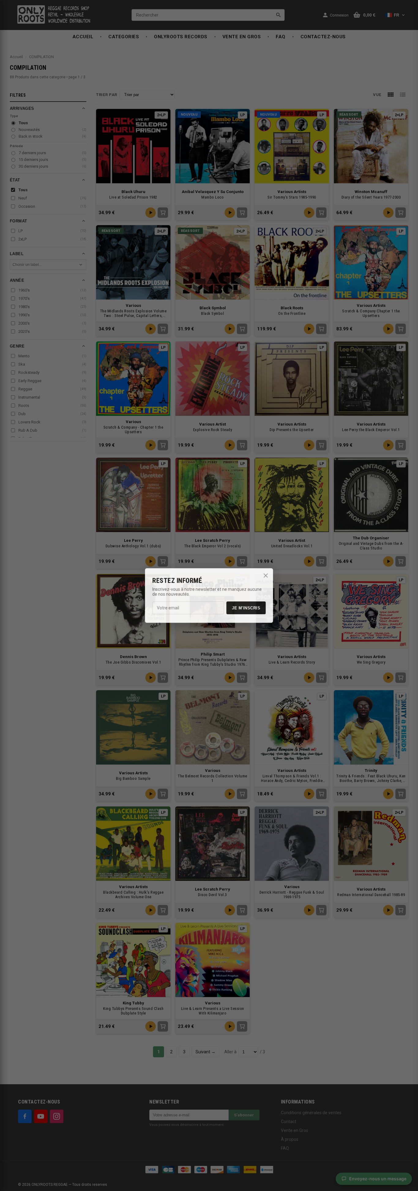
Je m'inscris (246, 608)
